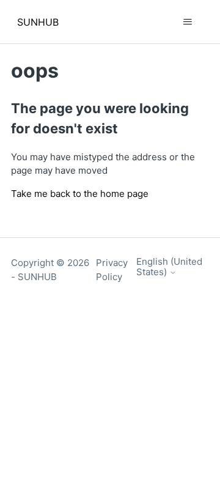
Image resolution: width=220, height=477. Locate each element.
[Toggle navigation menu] (187, 22)
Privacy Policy (112, 270)
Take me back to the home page (79, 193)
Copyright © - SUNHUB (50, 270)
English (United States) (169, 267)
